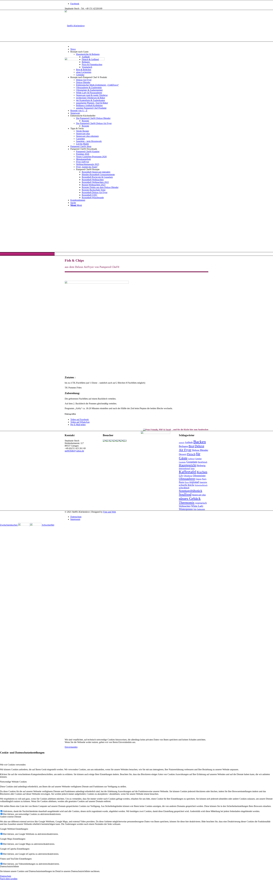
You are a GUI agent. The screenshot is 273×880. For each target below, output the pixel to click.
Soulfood (185, 494)
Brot (191, 446)
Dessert (182, 454)
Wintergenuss (186, 509)
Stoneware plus (199, 495)
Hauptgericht (187, 465)
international (184, 468)
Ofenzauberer (187, 478)
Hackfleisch (202, 462)
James (193, 469)
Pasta (181, 482)
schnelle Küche (186, 485)
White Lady (197, 506)
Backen (199, 441)
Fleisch (191, 454)
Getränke (182, 462)
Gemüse (198, 459)
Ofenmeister (199, 475)
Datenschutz (5, 876)
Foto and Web (109, 512)
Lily (181, 475)
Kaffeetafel (187, 472)
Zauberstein (201, 509)
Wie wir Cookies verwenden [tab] (13, 764)
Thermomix (187, 502)
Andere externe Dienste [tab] (10, 816)
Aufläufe (189, 442)
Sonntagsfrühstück (190, 490)
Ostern (198, 479)
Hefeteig (201, 465)
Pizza (187, 482)
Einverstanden (71, 747)
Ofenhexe (188, 476)
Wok (195, 509)
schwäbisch (184, 487)
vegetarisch (201, 502)
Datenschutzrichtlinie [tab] (9, 866)
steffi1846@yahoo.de (74, 451)
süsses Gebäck (190, 498)
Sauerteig (203, 482)
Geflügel (191, 459)
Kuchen (202, 472)
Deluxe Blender (200, 450)
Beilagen (183, 446)
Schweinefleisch (201, 485)
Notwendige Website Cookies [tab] (13, 781)
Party (204, 479)
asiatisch (181, 442)
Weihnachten (185, 506)
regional (194, 482)
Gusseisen (191, 461)
